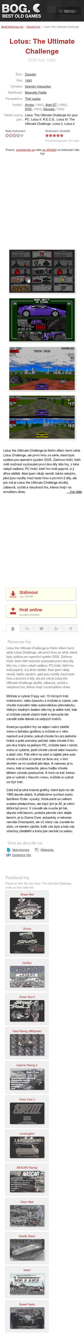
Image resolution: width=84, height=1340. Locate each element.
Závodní (30, 74)
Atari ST (51, 104)
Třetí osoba (32, 98)
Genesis (48, 109)
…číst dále (74, 491)
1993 (28, 80)
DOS (28, 109)
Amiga (29, 104)
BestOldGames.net (12, 26)
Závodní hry (33, 26)
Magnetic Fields (36, 92)
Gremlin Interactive (38, 86)
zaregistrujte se (25, 150)
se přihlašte (49, 150)
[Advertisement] (42, 205)
